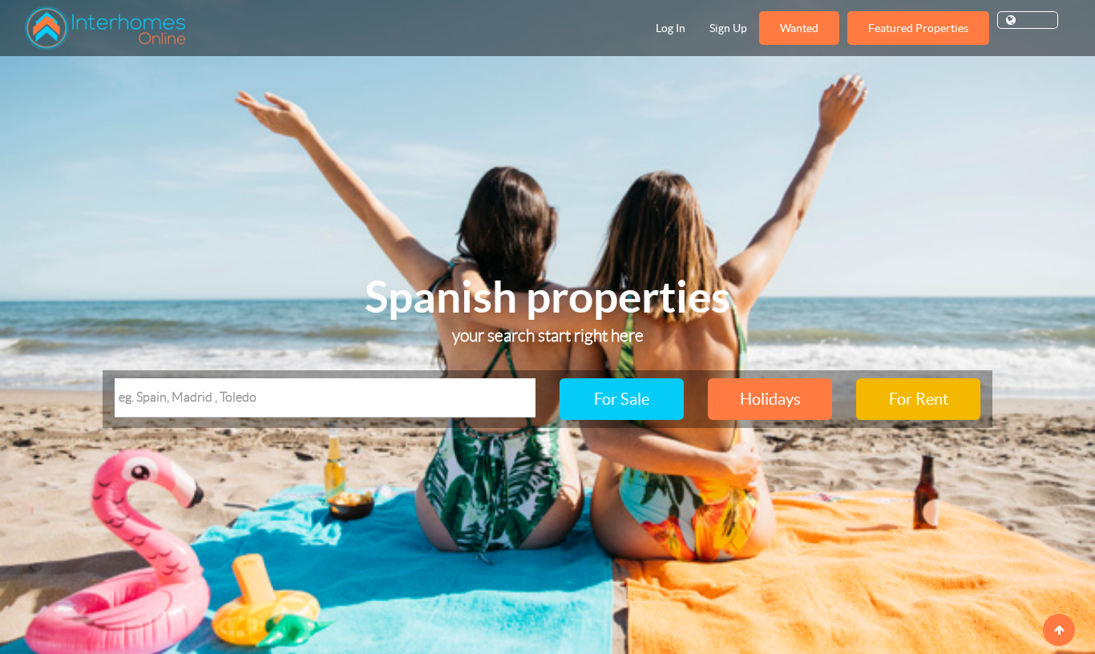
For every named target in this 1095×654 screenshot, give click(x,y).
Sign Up (728, 28)
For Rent (918, 399)
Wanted (799, 28)
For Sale (621, 399)
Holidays (770, 399)
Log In (670, 28)
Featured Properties (918, 28)
